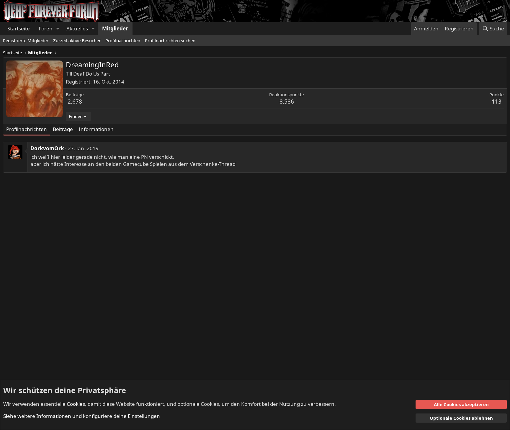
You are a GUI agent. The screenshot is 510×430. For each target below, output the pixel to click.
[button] (57, 28)
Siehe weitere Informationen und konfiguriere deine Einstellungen (81, 416)
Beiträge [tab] (63, 129)
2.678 (75, 101)
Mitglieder (115, 28)
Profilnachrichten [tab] (26, 129)
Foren (46, 28)
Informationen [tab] (96, 129)
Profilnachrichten (122, 40)
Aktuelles (77, 28)
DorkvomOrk (47, 148)
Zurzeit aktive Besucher (77, 40)
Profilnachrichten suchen (170, 40)
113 (496, 101)
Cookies (76, 403)
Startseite (18, 28)
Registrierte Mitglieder (25, 40)
